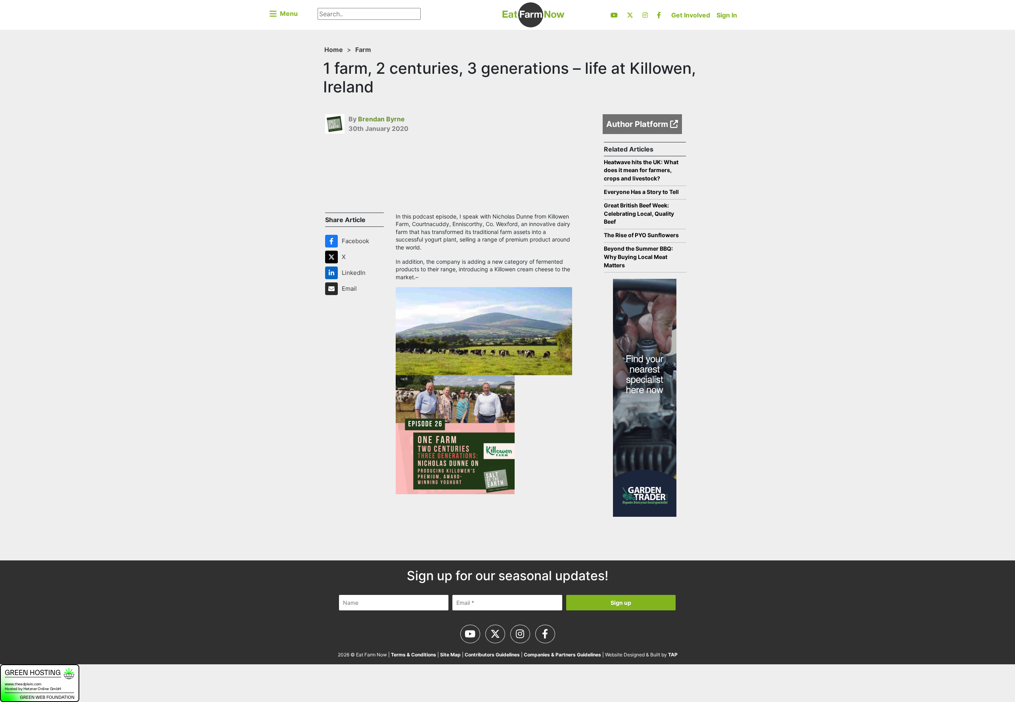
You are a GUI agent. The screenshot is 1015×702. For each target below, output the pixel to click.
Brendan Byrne (381, 119)
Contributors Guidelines (492, 655)
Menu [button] (287, 13)
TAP (673, 655)
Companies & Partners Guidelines (562, 655)
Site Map (450, 655)
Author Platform (638, 124)
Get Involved (690, 15)
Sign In (726, 15)
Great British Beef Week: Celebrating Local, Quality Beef (639, 213)
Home (333, 50)
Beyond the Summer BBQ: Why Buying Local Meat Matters (638, 257)
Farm (363, 50)
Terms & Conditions (413, 655)
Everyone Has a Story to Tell (641, 191)
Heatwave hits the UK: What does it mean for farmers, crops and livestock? (641, 170)
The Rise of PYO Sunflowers (641, 235)
